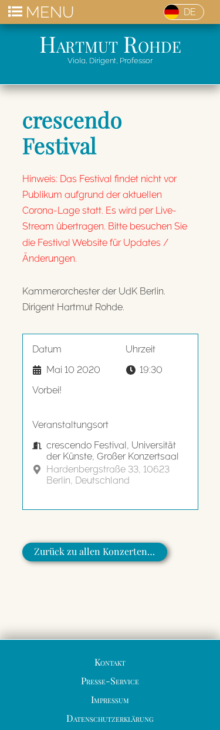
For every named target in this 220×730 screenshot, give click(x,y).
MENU (50, 12)
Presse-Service (110, 680)
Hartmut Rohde (110, 43)
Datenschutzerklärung (110, 718)
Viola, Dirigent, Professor (110, 60)
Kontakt (110, 662)
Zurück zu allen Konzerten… (94, 551)
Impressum (110, 699)
